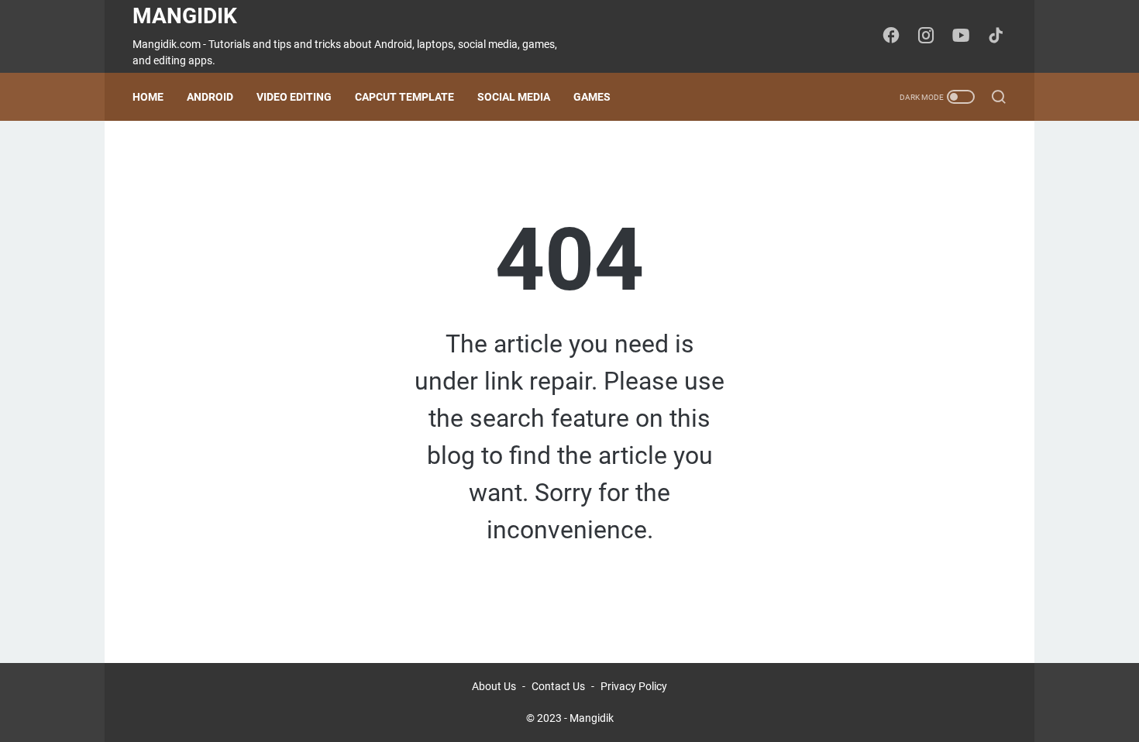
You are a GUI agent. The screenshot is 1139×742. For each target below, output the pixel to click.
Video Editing (294, 97)
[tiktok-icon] (996, 36)
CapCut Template (404, 97)
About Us (494, 686)
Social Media (513, 97)
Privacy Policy (633, 686)
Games (592, 97)
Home (147, 97)
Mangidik (184, 16)
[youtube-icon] (961, 36)
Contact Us (558, 686)
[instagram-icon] (926, 36)
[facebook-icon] (891, 36)
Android (210, 97)
